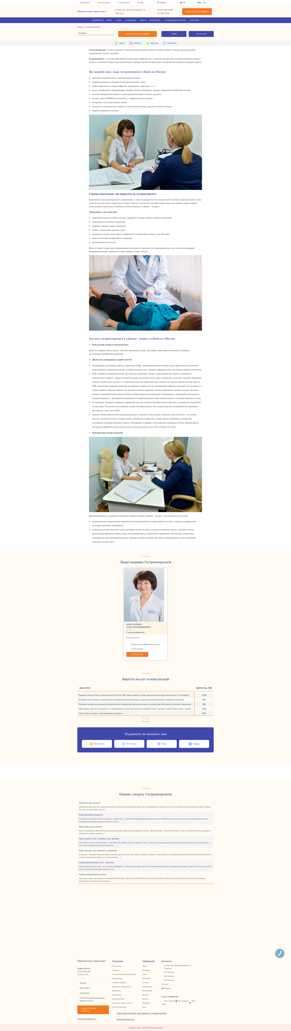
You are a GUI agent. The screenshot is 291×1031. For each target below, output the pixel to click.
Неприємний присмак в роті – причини (96, 862)
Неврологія (116, 991)
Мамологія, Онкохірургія (121, 987)
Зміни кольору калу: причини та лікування (98, 850)
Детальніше (137, 654)
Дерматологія (117, 978)
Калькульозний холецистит (91, 815)
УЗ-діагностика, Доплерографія (124, 974)
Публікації (131, 20)
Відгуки (154, 43)
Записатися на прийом (197, 11)
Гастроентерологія (119, 1007)
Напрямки (97, 20)
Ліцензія (83, 983)
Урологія (115, 970)
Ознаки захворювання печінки (92, 874)
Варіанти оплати (125, 1020)
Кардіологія (116, 995)
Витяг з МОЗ (85, 988)
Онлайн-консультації (175, 20)
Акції (118, 20)
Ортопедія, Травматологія (122, 1003)
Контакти (194, 20)
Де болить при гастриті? (89, 803)
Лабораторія (154, 20)
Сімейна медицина (119, 982)
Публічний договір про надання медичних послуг (92, 999)
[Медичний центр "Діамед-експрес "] (93, 11)
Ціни (142, 20)
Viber (142, 3)
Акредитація (84, 993)
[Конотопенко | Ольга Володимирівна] (145, 595)
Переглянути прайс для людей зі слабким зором (141, 1014)
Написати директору (86, 1019)
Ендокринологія (118, 999)
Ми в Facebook (169, 1001)
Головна (146, 982)
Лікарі (109, 20)
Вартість (138, 43)
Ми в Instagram (183, 1001)
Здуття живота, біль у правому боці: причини (99, 838)
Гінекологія (116, 966)
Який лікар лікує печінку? (90, 827)
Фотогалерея (147, 991)
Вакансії (146, 999)
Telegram (163, 3)
